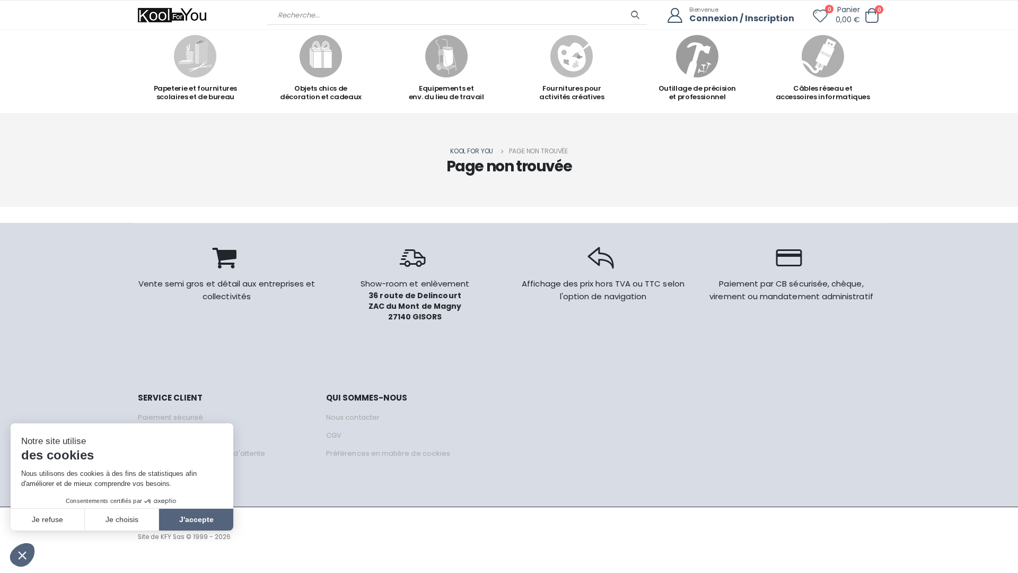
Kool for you (472, 150)
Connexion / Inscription (741, 18)
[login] (678, 15)
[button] (871, 15)
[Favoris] (820, 18)
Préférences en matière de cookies (388, 453)
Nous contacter (353, 417)
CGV (333, 435)
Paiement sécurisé (170, 417)
